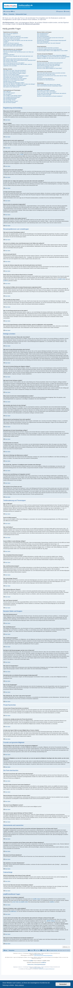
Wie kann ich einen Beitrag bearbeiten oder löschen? (14, 71)
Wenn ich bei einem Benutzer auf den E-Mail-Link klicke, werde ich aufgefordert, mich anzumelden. (17, 65)
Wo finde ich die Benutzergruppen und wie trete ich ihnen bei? (50, 37)
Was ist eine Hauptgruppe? (43, 41)
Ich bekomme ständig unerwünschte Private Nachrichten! (49, 49)
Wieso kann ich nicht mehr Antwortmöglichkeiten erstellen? (16, 75)
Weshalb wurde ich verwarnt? (9, 81)
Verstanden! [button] (63, 984)
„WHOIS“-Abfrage (50, 921)
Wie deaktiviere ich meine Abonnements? (46, 79)
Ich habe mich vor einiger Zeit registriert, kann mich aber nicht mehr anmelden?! (17, 41)
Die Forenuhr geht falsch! (8, 54)
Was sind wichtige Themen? (9, 99)
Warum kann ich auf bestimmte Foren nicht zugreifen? (15, 78)
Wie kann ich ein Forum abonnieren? (45, 78)
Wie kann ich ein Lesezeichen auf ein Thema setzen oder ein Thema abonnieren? (52, 76)
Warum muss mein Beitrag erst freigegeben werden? (14, 85)
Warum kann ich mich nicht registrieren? (12, 36)
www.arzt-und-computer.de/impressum (46, 968)
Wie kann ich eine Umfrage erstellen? (11, 74)
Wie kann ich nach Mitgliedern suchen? (45, 66)
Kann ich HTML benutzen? (9, 92)
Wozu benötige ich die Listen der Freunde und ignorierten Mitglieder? (52, 55)
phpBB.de (5, 280)
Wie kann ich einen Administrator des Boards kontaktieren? (49, 96)
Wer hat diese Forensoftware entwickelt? (46, 90)
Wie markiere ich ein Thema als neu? (11, 86)
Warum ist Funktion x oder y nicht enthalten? (46, 91)
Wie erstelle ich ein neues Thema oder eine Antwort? (14, 70)
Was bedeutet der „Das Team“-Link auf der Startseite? (49, 43)
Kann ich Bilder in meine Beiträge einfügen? (12, 95)
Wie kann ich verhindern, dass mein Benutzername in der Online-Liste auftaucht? (18, 52)
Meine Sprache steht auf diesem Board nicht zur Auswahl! (15, 58)
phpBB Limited (61, 279)
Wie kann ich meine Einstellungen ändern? (12, 50)
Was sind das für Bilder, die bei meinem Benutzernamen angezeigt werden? (19, 60)
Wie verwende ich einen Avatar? (10, 61)
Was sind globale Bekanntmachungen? (11, 97)
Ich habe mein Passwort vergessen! (11, 43)
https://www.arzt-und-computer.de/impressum (43, 955)
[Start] (10, 6)
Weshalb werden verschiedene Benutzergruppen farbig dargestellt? (51, 40)
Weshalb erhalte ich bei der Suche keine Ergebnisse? (48, 64)
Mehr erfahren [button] (19, 985)
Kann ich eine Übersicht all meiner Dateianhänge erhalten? (49, 85)
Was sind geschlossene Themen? (10, 101)
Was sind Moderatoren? (42, 34)
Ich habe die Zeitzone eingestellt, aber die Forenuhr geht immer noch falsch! (18, 57)
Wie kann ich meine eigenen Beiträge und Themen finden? (49, 68)
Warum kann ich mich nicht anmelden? (11, 39)
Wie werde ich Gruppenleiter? (43, 39)
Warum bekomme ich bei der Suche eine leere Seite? (48, 65)
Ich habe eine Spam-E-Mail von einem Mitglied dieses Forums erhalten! (52, 50)
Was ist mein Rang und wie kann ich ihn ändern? (13, 63)
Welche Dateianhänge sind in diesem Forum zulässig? (48, 84)
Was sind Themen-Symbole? (9, 102)
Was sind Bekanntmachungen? (10, 98)
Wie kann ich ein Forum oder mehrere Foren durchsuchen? (50, 62)
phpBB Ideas (13, 911)
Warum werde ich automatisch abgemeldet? (12, 44)
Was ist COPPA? (7, 34)
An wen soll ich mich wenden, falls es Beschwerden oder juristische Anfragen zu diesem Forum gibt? (51, 94)
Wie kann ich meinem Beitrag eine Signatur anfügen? (14, 73)
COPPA (21, 154)
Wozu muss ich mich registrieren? (10, 33)
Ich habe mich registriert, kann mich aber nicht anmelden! (15, 37)
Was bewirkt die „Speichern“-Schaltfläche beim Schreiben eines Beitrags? (19, 84)
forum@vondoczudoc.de (38, 954)
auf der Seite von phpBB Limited (20, 902)
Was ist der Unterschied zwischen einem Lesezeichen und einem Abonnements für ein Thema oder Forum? (51, 73)
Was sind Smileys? (7, 94)
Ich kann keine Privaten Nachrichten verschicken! (48, 47)
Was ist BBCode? (7, 91)
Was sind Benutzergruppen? (43, 36)
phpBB (31, 960)
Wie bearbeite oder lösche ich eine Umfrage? (13, 77)
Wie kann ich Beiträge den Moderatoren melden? (13, 82)
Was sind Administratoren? (43, 33)
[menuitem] (13, 11)
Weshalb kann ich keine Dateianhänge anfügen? (13, 80)
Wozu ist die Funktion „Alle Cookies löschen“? (13, 45)
